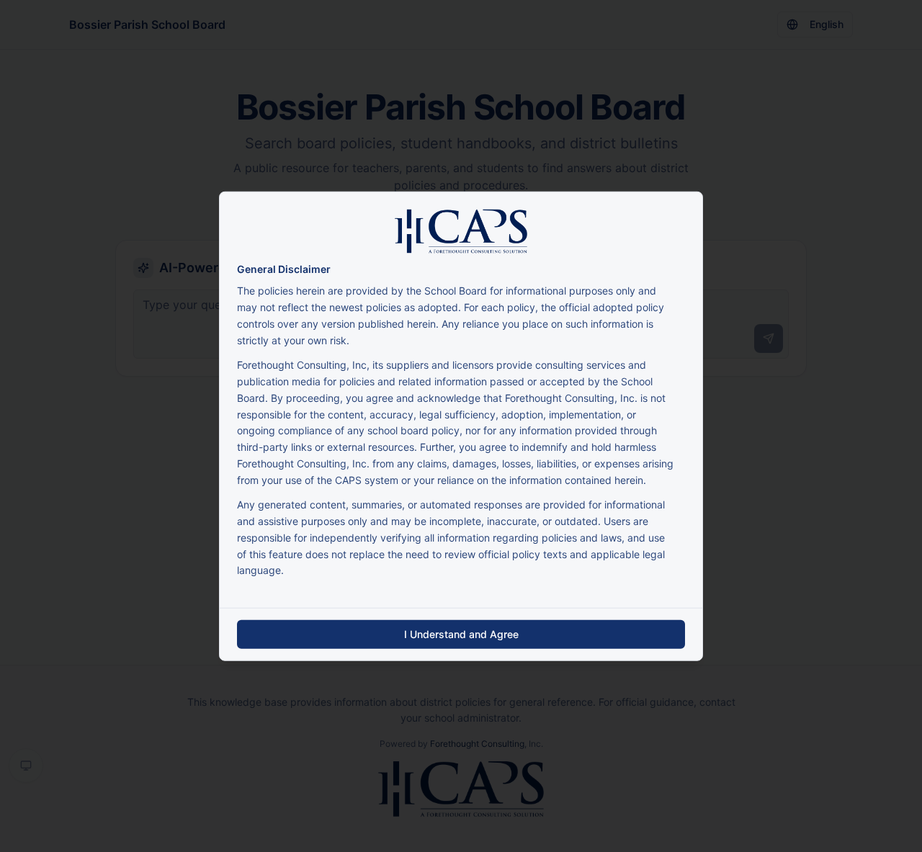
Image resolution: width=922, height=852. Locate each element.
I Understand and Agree (461, 634)
